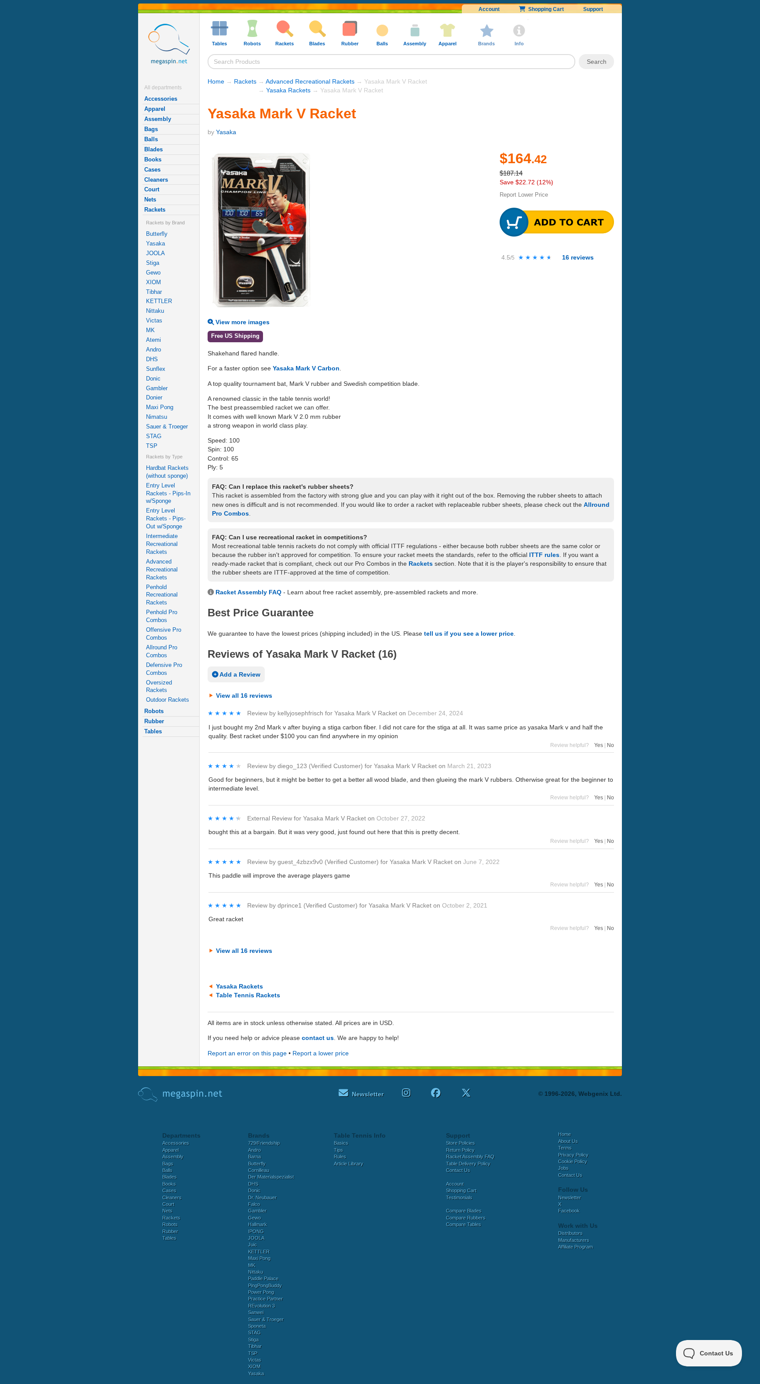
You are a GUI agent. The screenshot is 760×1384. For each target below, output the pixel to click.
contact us (318, 1037)
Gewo (153, 272)
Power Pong (261, 1292)
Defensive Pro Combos (164, 669)
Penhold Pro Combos (161, 616)
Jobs (563, 1168)
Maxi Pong (159, 407)
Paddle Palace (263, 1278)
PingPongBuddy (265, 1285)
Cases (152, 169)
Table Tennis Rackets (248, 995)
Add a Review (239, 674)
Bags (151, 129)
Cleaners (156, 179)
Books (152, 159)
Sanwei (255, 1312)
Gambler (157, 388)
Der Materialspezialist (271, 1176)
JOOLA (155, 253)
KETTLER (159, 301)
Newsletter (569, 1197)
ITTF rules (544, 554)
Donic (153, 378)
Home (216, 81)
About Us (568, 1141)
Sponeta (257, 1326)
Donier (154, 397)
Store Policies (460, 1143)
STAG (153, 436)
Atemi (153, 340)
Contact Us (458, 1170)
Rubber (154, 721)
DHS (152, 359)
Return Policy (460, 1150)
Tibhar (154, 292)
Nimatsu (156, 417)
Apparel (154, 109)
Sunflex (155, 369)
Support (593, 9)
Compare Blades (464, 1210)
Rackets (154, 209)
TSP (151, 446)
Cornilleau (258, 1170)
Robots (154, 711)
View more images (242, 322)
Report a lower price (320, 1053)
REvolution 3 (261, 1305)
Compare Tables (463, 1224)
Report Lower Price (524, 194)
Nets (150, 199)
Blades (153, 149)
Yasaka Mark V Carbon (306, 368)
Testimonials (459, 1197)
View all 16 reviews (244, 695)
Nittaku (155, 311)
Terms (565, 1147)
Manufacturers (573, 1240)
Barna (254, 1156)
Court (151, 189)
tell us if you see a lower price (469, 633)
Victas (154, 320)
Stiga (152, 263)
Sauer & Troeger (167, 426)
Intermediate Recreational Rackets (162, 544)
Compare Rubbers (466, 1217)
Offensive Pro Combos (163, 633)
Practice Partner (265, 1298)
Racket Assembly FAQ (248, 592)
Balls (151, 139)
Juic (252, 1244)
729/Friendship (264, 1143)
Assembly (157, 119)
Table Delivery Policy (468, 1163)
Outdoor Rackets (167, 699)
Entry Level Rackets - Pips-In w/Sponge (168, 493)
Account (489, 9)
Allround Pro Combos (161, 651)
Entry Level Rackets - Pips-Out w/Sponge (166, 518)
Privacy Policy (573, 1154)
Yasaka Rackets (288, 90)
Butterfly (157, 234)
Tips (338, 1150)
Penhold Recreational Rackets (162, 595)
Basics (341, 1143)
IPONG (256, 1231)
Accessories (160, 98)
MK (150, 330)
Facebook (569, 1210)
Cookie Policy (572, 1161)
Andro (153, 349)
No (610, 745)
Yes (598, 745)
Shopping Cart (545, 9)
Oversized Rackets (159, 686)
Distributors (570, 1233)
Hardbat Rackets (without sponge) (167, 472)
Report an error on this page (247, 1053)
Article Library (348, 1163)
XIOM (153, 282)
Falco (254, 1204)
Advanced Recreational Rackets (162, 569)
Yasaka (155, 243)
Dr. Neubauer (262, 1197)
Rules (340, 1156)
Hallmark (257, 1224)
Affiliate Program (575, 1246)
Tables (153, 731)
